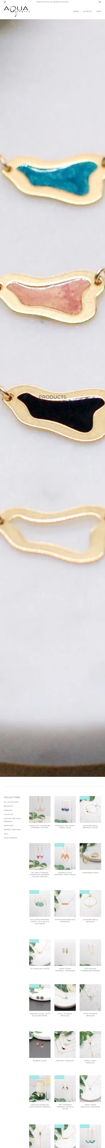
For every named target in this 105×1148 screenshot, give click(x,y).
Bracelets (8, 806)
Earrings (8, 810)
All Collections (11, 802)
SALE (6, 834)
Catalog (87, 11)
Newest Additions (12, 830)
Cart (98, 11)
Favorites (8, 814)
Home (76, 11)
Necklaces (8, 825)
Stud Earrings (10, 838)
